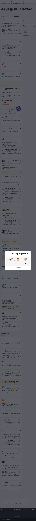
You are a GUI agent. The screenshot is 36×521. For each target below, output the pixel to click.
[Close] (30, 252)
